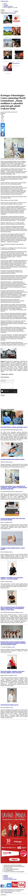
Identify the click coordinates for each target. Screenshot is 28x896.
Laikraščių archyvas (7, 6)
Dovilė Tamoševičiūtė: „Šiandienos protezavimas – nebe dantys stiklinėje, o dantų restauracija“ (13, 672)
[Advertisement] (14, 83)
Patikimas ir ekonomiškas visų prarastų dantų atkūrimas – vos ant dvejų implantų (12, 578)
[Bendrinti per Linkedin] (3, 127)
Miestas (21, 429)
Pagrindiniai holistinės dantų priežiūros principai (12, 459)
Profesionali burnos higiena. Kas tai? (9, 704)
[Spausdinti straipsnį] (2, 122)
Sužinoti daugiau (8, 892)
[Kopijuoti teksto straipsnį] (2, 118)
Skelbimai (5, 876)
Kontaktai (5, 4)
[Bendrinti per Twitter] (3, 131)
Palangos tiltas (12, 13)
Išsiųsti (2, 395)
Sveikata (21, 612)
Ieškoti (16, 11)
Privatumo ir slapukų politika (10, 879)
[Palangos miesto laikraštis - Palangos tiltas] (4, 1)
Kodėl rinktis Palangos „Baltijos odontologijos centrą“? (14, 427)
